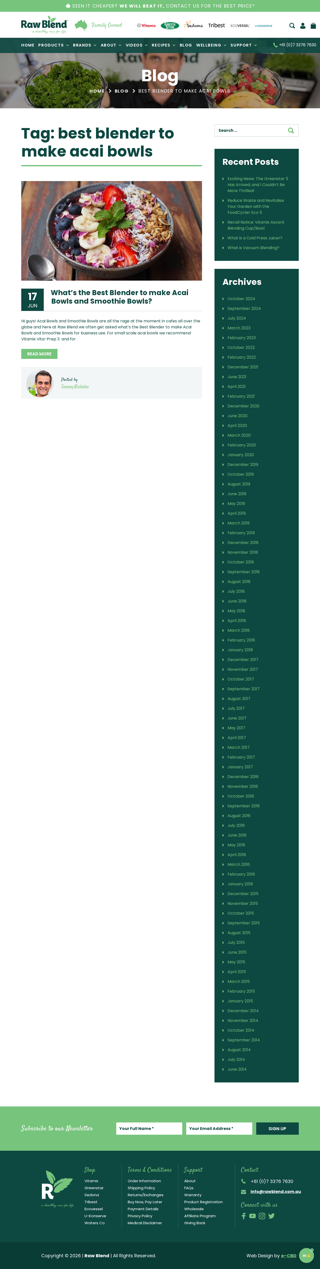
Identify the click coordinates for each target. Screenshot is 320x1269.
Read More (39, 354)
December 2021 (243, 367)
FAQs (189, 1187)
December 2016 (243, 777)
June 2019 (237, 494)
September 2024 (244, 308)
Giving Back (194, 1222)
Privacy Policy (140, 1215)
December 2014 (243, 1011)
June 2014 (237, 1069)
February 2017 (241, 757)
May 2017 (236, 728)
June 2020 (238, 416)
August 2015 (239, 933)
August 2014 (239, 1050)
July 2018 (236, 591)
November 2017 (243, 669)
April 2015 (237, 972)
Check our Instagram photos (262, 1216)
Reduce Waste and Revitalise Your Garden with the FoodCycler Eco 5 (256, 206)
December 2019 (243, 464)
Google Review (290, 1216)
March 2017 (239, 747)
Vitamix (91, 1180)
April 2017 (237, 738)
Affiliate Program (200, 1215)
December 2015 (243, 894)
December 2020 (244, 406)
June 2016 (237, 835)
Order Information (144, 1180)
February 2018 (241, 640)
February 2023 (242, 338)
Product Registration (203, 1201)
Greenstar (94, 1187)
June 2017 (237, 718)
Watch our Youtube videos (252, 1216)
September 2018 (244, 572)
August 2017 (239, 699)
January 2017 (240, 767)
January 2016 (240, 884)
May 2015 (236, 962)
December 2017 (243, 660)
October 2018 (241, 562)
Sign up (277, 1128)
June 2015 (237, 952)
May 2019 (236, 503)
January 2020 (241, 455)
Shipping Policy (141, 1187)
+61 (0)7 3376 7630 (297, 45)
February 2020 (242, 445)
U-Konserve (95, 1215)
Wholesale (194, 1208)
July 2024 (237, 318)
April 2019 (237, 513)
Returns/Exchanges (146, 1194)
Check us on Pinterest (281, 1216)
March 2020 (239, 435)
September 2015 (244, 923)
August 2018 (239, 581)
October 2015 (241, 913)
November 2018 (243, 552)
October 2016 (241, 796)
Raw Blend (44, 25)
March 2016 (239, 864)
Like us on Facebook (243, 1216)
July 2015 (236, 942)
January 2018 (240, 650)
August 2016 (239, 816)
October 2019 (241, 474)
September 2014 (244, 1040)
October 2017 (241, 679)
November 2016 (243, 786)
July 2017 (236, 708)
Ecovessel (93, 1208)
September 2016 (244, 806)
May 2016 (236, 845)
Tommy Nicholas (75, 386)
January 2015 (240, 1001)
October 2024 (241, 299)
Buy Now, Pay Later (145, 1201)
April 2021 (237, 386)
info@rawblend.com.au (275, 1191)
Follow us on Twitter (271, 1216)
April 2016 (237, 855)
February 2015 (241, 991)
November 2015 (243, 903)
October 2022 (241, 347)
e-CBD (288, 1255)
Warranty (193, 1194)
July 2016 (236, 825)
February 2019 (241, 533)
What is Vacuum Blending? (253, 248)
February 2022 (242, 357)
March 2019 (239, 523)
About (190, 1180)
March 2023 (239, 328)
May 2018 (236, 611)
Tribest (91, 1201)
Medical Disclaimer (145, 1222)
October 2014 (241, 1030)
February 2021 (241, 396)
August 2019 (239, 484)
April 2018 (237, 620)
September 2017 (244, 689)
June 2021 (237, 377)
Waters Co (94, 1222)
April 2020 (237, 425)
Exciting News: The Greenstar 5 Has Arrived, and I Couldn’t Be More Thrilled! (258, 185)
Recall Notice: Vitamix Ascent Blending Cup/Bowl (256, 225)
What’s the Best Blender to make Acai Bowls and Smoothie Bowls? (119, 297)
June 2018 (237, 601)
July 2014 (236, 1059)
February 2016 (241, 874)
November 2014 (243, 1020)
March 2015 (239, 981)
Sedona (91, 1194)
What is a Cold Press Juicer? (255, 238)
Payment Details (143, 1208)
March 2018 (239, 630)
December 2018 (243, 542)
